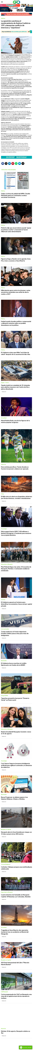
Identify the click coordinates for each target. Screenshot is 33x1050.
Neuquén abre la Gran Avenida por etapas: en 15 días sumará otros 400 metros (16, 833)
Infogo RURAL (4, 695)
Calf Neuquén (4, 991)
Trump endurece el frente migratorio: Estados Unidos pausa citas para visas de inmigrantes (15, 633)
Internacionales (5, 629)
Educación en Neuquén (7, 564)
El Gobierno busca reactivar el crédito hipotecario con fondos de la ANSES (13, 664)
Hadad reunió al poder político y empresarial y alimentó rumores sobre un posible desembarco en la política (16, 323)
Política (3, 18)
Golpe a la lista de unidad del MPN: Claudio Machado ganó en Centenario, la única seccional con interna (15, 195)
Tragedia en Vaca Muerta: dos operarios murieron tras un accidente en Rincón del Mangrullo (15, 932)
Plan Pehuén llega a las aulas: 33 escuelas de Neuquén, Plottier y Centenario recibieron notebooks (16, 568)
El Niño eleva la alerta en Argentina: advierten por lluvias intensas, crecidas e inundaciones (16, 497)
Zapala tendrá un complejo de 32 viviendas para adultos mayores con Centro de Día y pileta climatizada (15, 387)
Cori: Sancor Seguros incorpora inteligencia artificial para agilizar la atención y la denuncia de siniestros (16, 765)
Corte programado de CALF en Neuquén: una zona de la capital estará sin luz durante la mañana (16, 996)
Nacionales (4, 660)
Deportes (3, 464)
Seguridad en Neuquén (7, 892)
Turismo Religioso (5, 864)
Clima (2, 494)
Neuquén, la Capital (6, 829)
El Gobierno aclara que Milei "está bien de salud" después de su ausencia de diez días (15, 353)
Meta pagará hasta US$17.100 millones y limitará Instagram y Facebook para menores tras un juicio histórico (16, 533)
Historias (3, 1028)
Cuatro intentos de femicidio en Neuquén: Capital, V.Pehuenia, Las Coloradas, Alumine (16, 895)
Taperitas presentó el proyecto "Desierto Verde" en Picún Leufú (15, 699)
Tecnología (4, 528)
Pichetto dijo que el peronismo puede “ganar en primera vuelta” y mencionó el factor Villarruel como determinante (16, 229)
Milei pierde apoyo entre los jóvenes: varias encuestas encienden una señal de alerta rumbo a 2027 (15, 292)
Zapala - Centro (5, 382)
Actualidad (3, 418)
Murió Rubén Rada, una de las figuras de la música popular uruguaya (15, 421)
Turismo (3, 599)
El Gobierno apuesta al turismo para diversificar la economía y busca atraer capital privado (16, 604)
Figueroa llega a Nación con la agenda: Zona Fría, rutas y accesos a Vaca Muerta (16, 260)
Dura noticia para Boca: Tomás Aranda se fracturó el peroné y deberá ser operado (15, 468)
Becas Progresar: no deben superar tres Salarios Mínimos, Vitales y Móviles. (14, 798)
